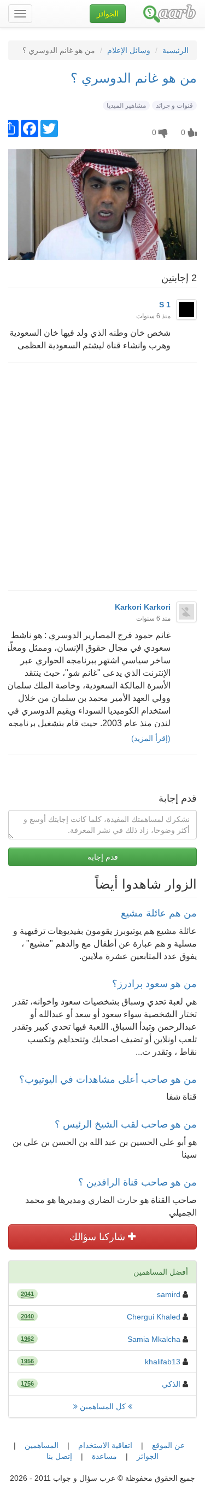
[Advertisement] (102, 476)
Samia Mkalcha (153, 1339)
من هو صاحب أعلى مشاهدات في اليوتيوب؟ (108, 1079)
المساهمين (41, 1445)
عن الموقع (168, 1445)
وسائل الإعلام (128, 50)
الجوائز (148, 1456)
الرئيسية (175, 50)
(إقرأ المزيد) (151, 738)
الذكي (171, 1384)
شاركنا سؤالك (98, 1236)
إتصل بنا (59, 1456)
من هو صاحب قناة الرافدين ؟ (137, 1182)
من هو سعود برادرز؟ (154, 983)
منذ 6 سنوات (153, 316)
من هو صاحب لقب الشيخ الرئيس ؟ (126, 1124)
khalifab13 (162, 1361)
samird (168, 1294)
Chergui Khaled (153, 1316)
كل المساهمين (103, 1406)
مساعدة (104, 1456)
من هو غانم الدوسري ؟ (134, 78)
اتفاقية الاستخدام (105, 1445)
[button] (108, 13)
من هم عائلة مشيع (159, 913)
